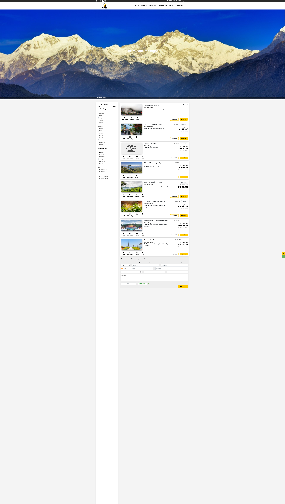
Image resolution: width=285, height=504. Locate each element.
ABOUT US (144, 5)
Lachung (101, 163)
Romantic (101, 144)
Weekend (101, 140)
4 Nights (101, 113)
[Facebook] (98, 1)
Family (101, 128)
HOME (137, 5)
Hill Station (102, 131)
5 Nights (101, 115)
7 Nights (101, 120)
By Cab (101, 135)
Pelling (101, 159)
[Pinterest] (96, 1)
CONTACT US (153, 5)
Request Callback (142, 58)
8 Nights (101, 122)
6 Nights (101, 118)
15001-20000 (103, 169)
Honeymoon (102, 142)
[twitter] (100, 1)
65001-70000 (103, 178)
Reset (114, 106)
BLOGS (172, 5)
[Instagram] (105, 1)
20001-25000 (103, 172)
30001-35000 (103, 174)
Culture (101, 137)
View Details (174, 119)
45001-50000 (103, 176)
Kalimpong (102, 161)
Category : (176, 124)
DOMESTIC (179, 5)
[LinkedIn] (103, 1)
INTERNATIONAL (163, 5)
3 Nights (101, 111)
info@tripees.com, (184, 1)
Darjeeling (101, 156)
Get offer (183, 119)
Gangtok (101, 154)
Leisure (101, 133)
